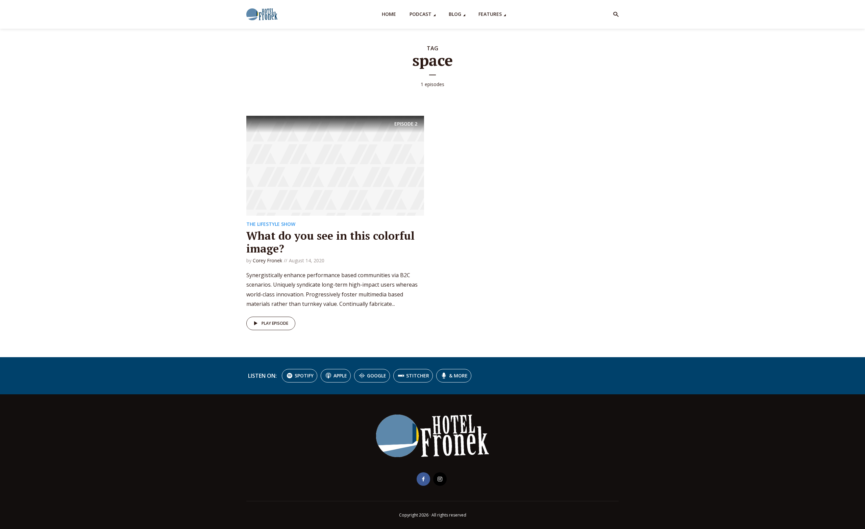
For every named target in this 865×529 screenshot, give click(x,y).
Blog (455, 14)
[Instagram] (440, 479)
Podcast (420, 14)
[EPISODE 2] (335, 165)
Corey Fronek (267, 260)
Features (490, 14)
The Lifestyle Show (270, 224)
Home (389, 14)
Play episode (275, 323)
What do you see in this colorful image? (330, 242)
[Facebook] (423, 479)
